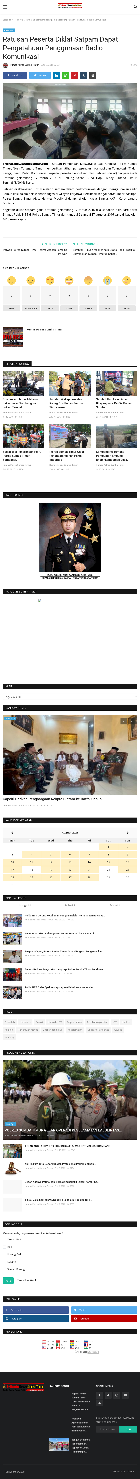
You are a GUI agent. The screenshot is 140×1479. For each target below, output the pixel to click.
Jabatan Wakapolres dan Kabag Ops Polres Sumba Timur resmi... (66, 403)
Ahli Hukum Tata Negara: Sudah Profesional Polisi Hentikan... (60, 1164)
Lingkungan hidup (53, 1029)
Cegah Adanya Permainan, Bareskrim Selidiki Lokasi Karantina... (62, 1181)
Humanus (25, 1022)
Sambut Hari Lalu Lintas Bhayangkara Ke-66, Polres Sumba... (114, 403)
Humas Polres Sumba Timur (24, 64)
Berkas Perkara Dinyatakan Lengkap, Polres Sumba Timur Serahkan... (65, 969)
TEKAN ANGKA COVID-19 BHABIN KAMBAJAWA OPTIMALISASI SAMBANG (67, 1146)
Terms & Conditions (124, 1471)
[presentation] (123, 721)
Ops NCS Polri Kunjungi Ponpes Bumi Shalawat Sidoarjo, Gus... (54, 799)
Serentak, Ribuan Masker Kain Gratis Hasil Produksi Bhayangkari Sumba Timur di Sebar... (104, 252)
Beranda (7, 19)
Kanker (126, 1022)
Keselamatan (75, 1029)
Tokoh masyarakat (97, 1022)
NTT (115, 1022)
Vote (8, 1280)
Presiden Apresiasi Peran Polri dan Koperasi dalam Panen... (80, 1424)
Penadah (10, 1022)
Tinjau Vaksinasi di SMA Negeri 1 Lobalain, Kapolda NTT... (58, 1199)
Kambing (9, 1037)
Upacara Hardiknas (98, 1029)
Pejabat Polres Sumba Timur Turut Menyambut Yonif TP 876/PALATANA (80, 1401)
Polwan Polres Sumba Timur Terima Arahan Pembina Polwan (35, 252)
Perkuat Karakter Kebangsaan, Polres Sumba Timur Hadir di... (60, 933)
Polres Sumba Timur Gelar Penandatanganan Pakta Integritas (66, 455)
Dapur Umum (74, 1022)
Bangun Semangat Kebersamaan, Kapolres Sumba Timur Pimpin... (80, 1445)
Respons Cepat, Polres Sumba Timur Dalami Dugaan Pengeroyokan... (65, 951)
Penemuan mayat (28, 1029)
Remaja (9, 1029)
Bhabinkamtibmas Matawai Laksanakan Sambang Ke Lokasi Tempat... (20, 403)
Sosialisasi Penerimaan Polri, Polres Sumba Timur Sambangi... (22, 455)
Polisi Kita (18, 19)
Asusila (118, 1029)
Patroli (39, 1022)
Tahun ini (115, 905)
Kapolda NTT (55, 1022)
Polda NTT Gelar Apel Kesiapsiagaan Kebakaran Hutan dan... (60, 987)
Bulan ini (70, 905)
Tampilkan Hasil (26, 1280)
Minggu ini (25, 905)
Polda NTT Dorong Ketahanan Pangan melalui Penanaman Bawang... (65, 915)
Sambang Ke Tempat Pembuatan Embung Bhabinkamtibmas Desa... (112, 455)
